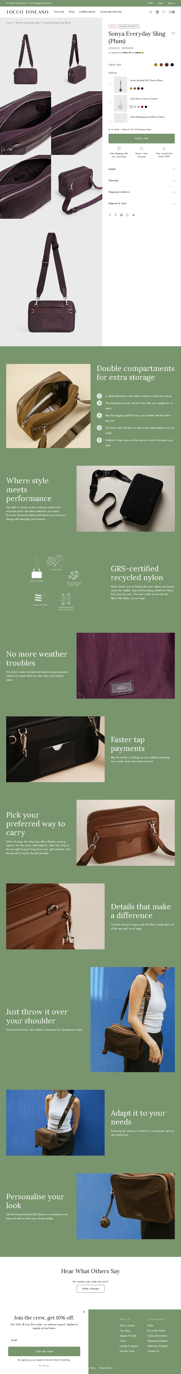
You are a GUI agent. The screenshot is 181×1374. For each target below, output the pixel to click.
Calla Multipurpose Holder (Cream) (147, 117)
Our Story (125, 1331)
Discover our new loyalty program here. (25, 3)
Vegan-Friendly (128, 1336)
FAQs (150, 1325)
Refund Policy (106, 1368)
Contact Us (153, 1351)
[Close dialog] (84, 1312)
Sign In (171, 3)
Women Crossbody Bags (27, 22)
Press (123, 1341)
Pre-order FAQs (156, 1331)
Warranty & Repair (157, 1346)
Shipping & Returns (157, 1341)
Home (9, 22)
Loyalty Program (129, 1346)
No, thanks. (44, 1365)
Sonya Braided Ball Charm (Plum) (146, 80)
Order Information (157, 1336)
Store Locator (127, 1325)
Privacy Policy (89, 1368)
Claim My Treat (44, 1351)
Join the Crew (127, 1351)
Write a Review (93, 1290)
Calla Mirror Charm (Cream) (144, 98)
